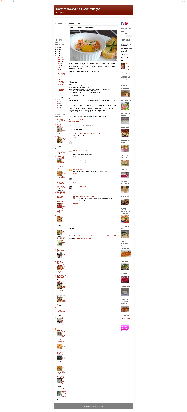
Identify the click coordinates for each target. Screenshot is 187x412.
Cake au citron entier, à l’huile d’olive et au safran (61, 151)
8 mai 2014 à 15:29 (81, 178)
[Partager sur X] (89, 125)
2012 (58, 101)
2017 (58, 49)
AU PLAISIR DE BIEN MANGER (60, 329)
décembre (60, 57)
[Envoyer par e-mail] (87, 125)
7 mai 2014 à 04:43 (81, 160)
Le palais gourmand (59, 216)
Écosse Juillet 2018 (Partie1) (64, 357)
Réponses (76, 193)
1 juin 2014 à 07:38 (81, 186)
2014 (58, 55)
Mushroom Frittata (61, 120)
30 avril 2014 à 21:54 (83, 150)
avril (59, 71)
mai (59, 69)
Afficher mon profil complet (128, 68)
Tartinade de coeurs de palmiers (61, 86)
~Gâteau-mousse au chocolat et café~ (61, 313)
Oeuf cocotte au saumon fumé (61, 74)
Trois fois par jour (61, 148)
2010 (58, 105)
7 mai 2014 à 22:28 (79, 169)
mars (59, 93)
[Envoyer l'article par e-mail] (84, 125)
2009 (58, 107)
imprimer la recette (74, 121)
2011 (58, 103)
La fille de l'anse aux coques (61, 169)
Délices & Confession (59, 364)
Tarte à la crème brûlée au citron (61, 78)
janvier (59, 97)
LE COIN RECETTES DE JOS (60, 262)
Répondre (75, 137)
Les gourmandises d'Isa (60, 250)
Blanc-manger (79, 196)
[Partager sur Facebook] (91, 125)
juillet (59, 65)
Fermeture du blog (64, 242)
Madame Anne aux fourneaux (60, 157)
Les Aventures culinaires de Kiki (61, 377)
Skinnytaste (60, 119)
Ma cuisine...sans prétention (61, 282)
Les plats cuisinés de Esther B (59, 125)
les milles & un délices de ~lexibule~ (60, 309)
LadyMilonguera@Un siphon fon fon (82, 133)
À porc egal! (60, 317)
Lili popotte (59, 296)
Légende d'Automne (59, 137)
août (59, 63)
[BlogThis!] (88, 125)
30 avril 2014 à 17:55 (82, 142)
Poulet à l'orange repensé (62, 90)
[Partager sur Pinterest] (92, 125)
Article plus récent (75, 235)
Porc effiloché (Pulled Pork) (61, 82)
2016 (58, 51)
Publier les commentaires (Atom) (83, 238)
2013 (58, 99)
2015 (58, 53)
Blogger (101, 406)
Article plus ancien (111, 235)
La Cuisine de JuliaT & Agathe (61, 183)
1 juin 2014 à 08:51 (89, 196)
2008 (58, 109)
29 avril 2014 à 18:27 (96, 133)
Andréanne (75, 150)
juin (59, 67)
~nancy (74, 178)
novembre (60, 59)
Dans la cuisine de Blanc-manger (78, 9)
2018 (58, 47)
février (59, 95)
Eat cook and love (61, 275)
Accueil (57, 17)
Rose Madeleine (61, 192)
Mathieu (75, 142)
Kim (74, 169)
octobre (60, 61)
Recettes (75, 160)
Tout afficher (63, 400)
